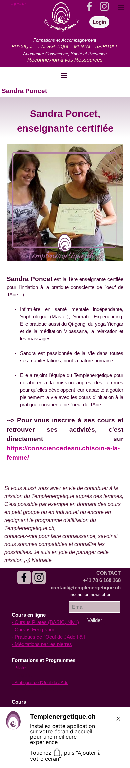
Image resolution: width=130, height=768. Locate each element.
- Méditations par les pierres (42, 644)
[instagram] (39, 577)
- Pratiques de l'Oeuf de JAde (40, 682)
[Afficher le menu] (64, 75)
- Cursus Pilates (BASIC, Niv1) (45, 622)
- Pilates (20, 667)
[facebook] (24, 577)
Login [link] (99, 22)
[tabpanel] (23, 3)
